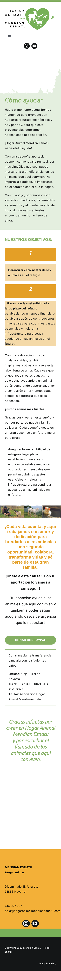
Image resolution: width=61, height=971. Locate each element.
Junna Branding (47, 963)
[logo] (29, 9)
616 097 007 (13, 906)
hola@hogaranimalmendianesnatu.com (33, 911)
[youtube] (34, 46)
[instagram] (27, 46)
